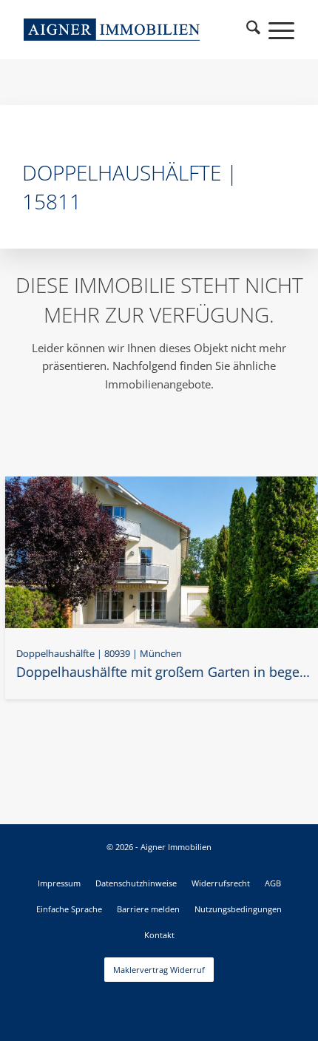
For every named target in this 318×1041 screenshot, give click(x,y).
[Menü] (274, 29)
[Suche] (253, 29)
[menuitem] (253, 29)
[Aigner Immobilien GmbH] (112, 29)
